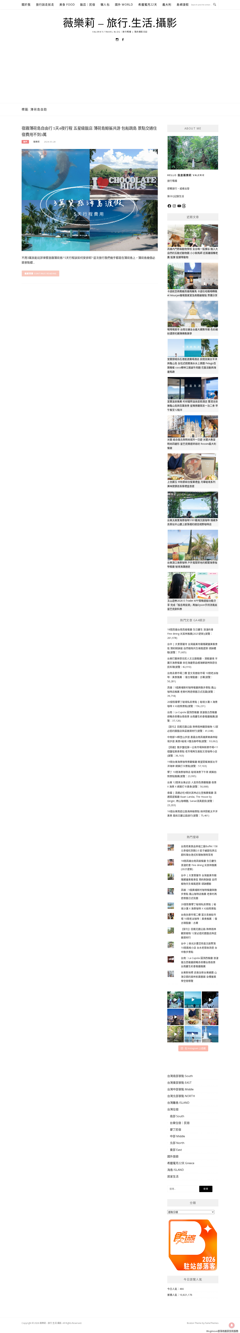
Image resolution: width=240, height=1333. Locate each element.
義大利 (166, 5)
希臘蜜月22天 (147, 5)
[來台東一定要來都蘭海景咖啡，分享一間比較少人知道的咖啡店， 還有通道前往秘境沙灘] (192, 1034)
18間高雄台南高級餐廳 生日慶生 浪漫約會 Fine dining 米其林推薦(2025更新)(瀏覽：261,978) (190, 634)
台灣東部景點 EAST (179, 1083)
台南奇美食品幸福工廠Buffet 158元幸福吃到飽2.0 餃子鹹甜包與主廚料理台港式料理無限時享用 (199, 850)
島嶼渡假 (183, 5)
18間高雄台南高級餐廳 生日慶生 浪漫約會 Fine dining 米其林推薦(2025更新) (199, 865)
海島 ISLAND (175, 1170)
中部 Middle (177, 1136)
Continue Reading (45, 273)
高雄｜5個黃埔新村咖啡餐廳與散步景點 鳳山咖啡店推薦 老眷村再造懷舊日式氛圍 (199, 894)
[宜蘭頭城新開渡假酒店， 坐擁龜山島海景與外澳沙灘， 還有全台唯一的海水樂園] (192, 999)
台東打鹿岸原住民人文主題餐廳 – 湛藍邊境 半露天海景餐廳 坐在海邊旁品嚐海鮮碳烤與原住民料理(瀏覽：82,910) (192, 663)
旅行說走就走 (45, 5)
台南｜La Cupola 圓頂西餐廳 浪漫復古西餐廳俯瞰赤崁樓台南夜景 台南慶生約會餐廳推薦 (199, 962)
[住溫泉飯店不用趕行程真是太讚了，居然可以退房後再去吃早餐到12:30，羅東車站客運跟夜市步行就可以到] (175, 1017)
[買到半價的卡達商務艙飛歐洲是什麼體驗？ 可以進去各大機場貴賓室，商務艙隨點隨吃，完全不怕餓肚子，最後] (175, 999)
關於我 (26, 5)
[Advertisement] (120, 76)
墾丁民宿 (175, 1129)
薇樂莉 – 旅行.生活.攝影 (120, 23)
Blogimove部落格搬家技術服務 (222, 1331)
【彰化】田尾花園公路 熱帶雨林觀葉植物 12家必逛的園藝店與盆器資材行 (198, 933)
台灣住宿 (173, 1109)
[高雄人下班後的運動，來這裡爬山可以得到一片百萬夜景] (210, 999)
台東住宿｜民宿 (180, 1123)
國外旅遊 (173, 1156)
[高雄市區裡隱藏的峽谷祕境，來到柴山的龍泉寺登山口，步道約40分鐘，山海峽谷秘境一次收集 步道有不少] (175, 1034)
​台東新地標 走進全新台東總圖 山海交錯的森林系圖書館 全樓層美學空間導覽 (199, 976)
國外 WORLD (124, 5)
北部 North (177, 1143)
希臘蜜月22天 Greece (180, 1163)
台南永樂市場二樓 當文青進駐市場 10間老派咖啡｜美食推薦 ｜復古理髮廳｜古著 (199, 919)
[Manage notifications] (232, 1325)
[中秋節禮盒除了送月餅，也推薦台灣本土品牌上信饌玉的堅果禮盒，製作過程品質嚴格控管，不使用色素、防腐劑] (192, 1017)
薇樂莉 (36, 141)
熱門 (25, 142)
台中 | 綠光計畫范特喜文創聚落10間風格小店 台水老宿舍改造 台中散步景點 (199, 947)
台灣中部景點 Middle (180, 1089)
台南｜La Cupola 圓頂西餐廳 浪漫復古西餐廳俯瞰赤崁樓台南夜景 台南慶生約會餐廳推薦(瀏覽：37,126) (192, 716)
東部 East (176, 1150)
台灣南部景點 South (180, 1076)
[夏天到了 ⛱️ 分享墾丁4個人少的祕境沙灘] (210, 1034)
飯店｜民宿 (87, 5)
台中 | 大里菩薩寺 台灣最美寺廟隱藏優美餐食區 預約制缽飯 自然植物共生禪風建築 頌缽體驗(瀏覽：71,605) (192, 648)
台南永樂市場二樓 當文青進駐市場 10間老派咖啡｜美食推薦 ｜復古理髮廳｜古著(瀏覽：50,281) (192, 677)
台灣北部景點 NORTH (181, 1096)
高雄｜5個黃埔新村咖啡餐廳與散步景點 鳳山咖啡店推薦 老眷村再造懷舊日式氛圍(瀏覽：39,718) (191, 692)
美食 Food (67, 5)
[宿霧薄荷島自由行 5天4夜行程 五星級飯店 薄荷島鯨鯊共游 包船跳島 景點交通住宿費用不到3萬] (90, 199)
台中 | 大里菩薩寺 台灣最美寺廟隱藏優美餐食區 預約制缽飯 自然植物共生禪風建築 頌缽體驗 (199, 879)
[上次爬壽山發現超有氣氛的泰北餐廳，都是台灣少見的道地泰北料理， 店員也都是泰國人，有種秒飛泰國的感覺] (210, 1017)
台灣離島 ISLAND (178, 1103)
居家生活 (173, 1176)
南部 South (177, 1116)
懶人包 (105, 5)
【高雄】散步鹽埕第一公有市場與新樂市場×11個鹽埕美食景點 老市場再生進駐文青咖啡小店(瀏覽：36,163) (192, 751)
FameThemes (211, 1323)
